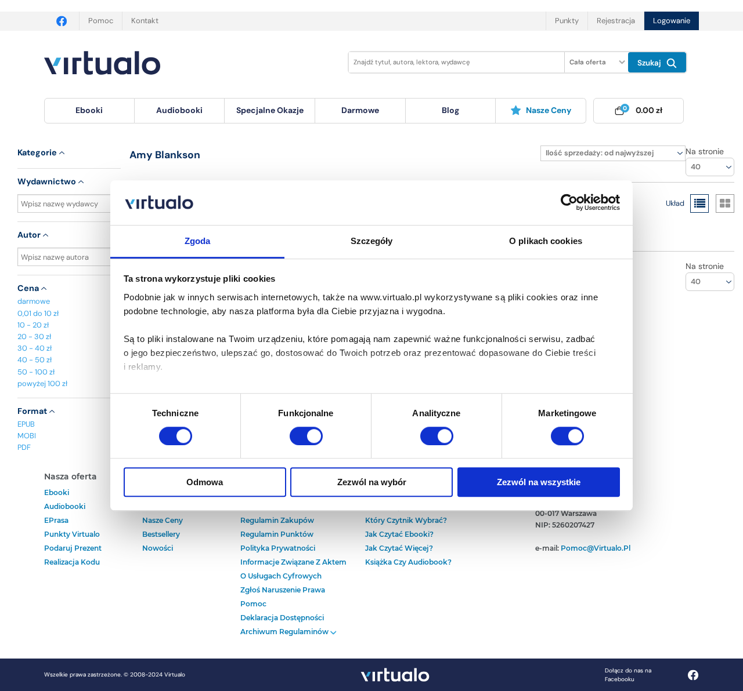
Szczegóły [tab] (372, 241)
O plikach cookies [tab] (545, 241)
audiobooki (64, 506)
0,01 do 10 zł (38, 313)
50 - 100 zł (36, 372)
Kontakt (144, 21)
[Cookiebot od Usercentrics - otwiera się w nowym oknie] (569, 203)
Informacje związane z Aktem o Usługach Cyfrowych (293, 569)
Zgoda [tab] (198, 241)
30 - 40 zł (34, 348)
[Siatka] (725, 203)
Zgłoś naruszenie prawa (282, 589)
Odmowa (204, 482)
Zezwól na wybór (371, 482)
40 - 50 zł (34, 360)
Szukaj (650, 63)
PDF (24, 447)
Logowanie (671, 21)
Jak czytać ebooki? (399, 534)
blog (450, 110)
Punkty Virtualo (72, 534)
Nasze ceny (548, 110)
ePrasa (56, 520)
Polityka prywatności (277, 548)
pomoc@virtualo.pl (595, 548)
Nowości (157, 548)
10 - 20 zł (33, 325)
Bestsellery (161, 534)
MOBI (26, 436)
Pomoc (100, 21)
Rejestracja (616, 21)
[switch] (306, 436)
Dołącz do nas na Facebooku (628, 675)
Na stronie (705, 151)
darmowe (360, 110)
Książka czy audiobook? (408, 562)
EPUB (26, 424)
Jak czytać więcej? (399, 548)
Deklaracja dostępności (282, 617)
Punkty (567, 21)
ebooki (56, 492)
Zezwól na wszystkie (538, 482)
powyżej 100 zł (42, 383)
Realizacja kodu (72, 562)
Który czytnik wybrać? (406, 520)
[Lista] (699, 203)
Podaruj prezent (73, 548)
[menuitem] (89, 110)
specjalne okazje (270, 110)
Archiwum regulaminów (285, 631)
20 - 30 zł (34, 336)
